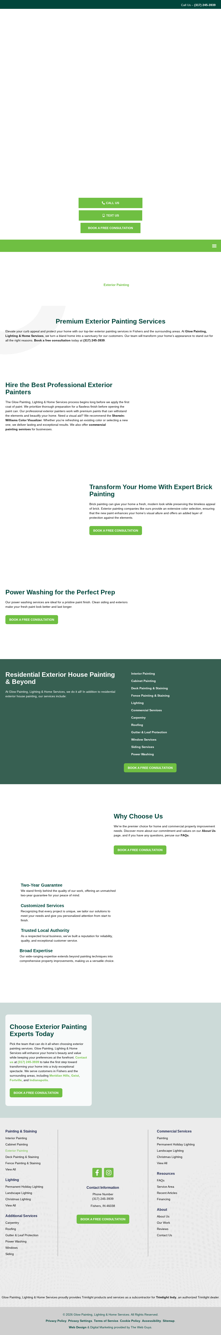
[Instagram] (109, 1172)
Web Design (78, 1327)
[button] (214, 245)
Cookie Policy (130, 1320)
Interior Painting (143, 673)
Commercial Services (146, 710)
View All (10, 1169)
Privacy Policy (56, 1320)
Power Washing (142, 754)
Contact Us (164, 1235)
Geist (75, 1075)
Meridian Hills (59, 1075)
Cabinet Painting (143, 681)
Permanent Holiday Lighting (24, 1186)
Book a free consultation (52, 340)
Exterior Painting (16, 1150)
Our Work (163, 1222)
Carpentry (138, 717)
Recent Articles (167, 1193)
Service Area (165, 1186)
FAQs (184, 835)
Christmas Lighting (18, 1199)
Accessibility (151, 1320)
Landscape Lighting (18, 1193)
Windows (11, 1247)
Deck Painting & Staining (149, 688)
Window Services (143, 739)
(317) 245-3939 (205, 5)
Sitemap (169, 1320)
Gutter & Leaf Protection (149, 732)
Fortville (16, 1080)
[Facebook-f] (97, 1172)
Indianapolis (39, 1080)
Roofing (137, 725)
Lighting (137, 703)
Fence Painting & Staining (150, 695)
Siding (9, 1254)
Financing (163, 1199)
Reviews (162, 1229)
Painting (162, 1138)
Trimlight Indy (166, 1297)
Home (96, 285)
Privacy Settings (80, 1320)
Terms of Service (106, 1320)
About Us (209, 830)
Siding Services (142, 747)
